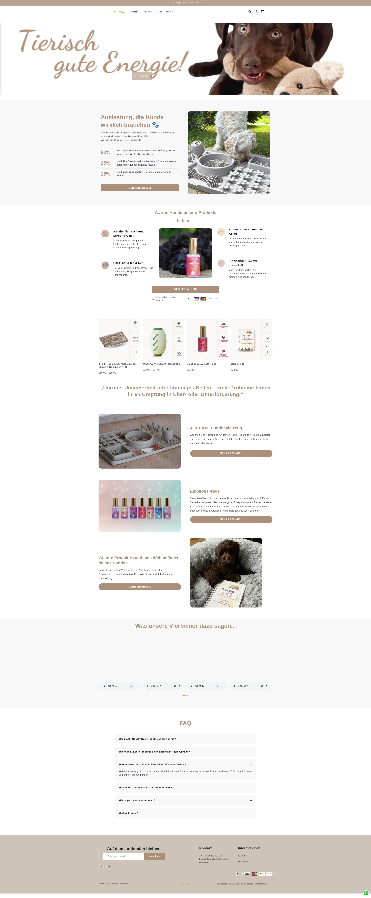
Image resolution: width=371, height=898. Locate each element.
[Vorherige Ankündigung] (107, 3)
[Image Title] (101, 866)
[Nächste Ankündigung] (264, 3)
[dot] (184, 695)
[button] (148, 12)
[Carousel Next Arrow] (266, 347)
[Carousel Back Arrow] (105, 347)
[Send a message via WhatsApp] (366, 893)
